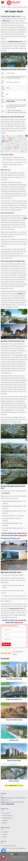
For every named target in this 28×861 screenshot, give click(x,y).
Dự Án (15, 7)
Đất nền (4, 823)
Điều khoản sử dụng (19, 858)
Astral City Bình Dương (9, 506)
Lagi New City (14, 740)
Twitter (4, 837)
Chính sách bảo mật (8, 858)
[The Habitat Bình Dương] (14, 669)
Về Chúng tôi (6, 813)
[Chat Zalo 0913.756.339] (3, 851)
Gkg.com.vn (22, 848)
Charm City (5, 516)
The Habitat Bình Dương (10, 523)
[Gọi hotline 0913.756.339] (3, 857)
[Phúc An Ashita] (14, 771)
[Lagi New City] (14, 731)
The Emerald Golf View (9, 501)
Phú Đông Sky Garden (9, 511)
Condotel (5, 820)
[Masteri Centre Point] (14, 751)
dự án (25, 218)
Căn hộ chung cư (22, 7)
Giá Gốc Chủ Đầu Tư (6, 7)
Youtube (4, 834)
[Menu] (2, 2)
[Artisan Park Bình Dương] (14, 710)
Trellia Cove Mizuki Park (14, 699)
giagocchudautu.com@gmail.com (15, 802)
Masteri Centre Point (14, 760)
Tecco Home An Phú (8, 518)
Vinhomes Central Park (9, 846)
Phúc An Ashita (14, 781)
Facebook (5, 832)
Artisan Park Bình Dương (14, 720)
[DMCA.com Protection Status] (14, 854)
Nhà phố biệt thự (7, 818)
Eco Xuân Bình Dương (9, 528)
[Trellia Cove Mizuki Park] (14, 690)
